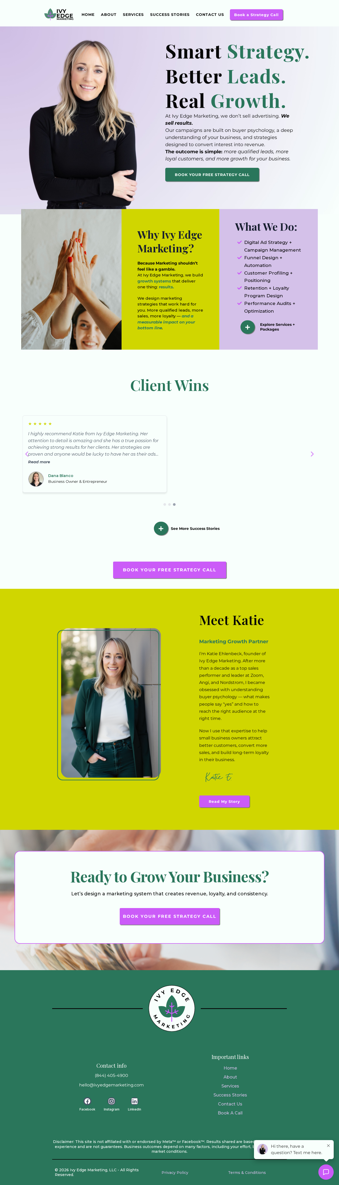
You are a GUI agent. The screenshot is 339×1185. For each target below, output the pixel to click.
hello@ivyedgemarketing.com (111, 1084)
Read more (39, 462)
